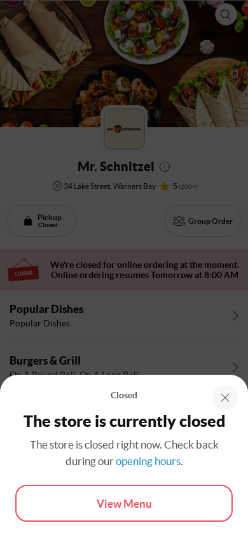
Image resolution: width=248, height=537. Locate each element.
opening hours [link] (148, 461)
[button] (225, 397)
